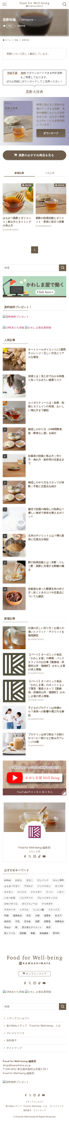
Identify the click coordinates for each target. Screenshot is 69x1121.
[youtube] (44, 856)
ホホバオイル (10, 903)
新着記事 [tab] (19, 173)
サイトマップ (14, 1048)
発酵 (37, 921)
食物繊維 (44, 933)
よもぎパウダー (12, 886)
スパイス (21, 892)
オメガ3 (59, 886)
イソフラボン (44, 886)
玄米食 (27, 921)
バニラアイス (26, 898)
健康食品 (17, 915)
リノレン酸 (38, 909)
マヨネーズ (9, 909)
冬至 (28, 915)
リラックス (53, 909)
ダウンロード (50, 133)
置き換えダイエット (32, 927)
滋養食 (47, 915)
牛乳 (17, 921)
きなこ (29, 880)
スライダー (36, 892)
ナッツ (49, 892)
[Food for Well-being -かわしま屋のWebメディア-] (34, 4)
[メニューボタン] (4, 4)
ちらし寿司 (58, 880)
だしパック (42, 880)
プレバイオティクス (47, 898)
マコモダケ (47, 903)
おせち (18, 880)
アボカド (28, 886)
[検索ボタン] (64, 4)
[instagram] (34, 856)
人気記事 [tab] (49, 173)
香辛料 (56, 933)
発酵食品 (59, 921)
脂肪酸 (23, 933)
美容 (48, 927)
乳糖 (6, 915)
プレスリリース (15, 1033)
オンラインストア (36, 973)
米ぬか (7, 927)
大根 (37, 915)
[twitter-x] (30, 856)
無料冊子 (11, 1040)
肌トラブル (9, 933)
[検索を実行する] (62, 267)
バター (60, 892)
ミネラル (24, 909)
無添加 (7, 921)
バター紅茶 (9, 898)
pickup (7, 880)
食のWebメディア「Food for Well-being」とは (33, 1025)
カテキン (8, 892)
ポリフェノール (29, 903)
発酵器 (47, 921)
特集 (10, 26)
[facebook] (25, 856)
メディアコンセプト (18, 1018)
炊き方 (58, 915)
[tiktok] (39, 856)
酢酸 (33, 933)
